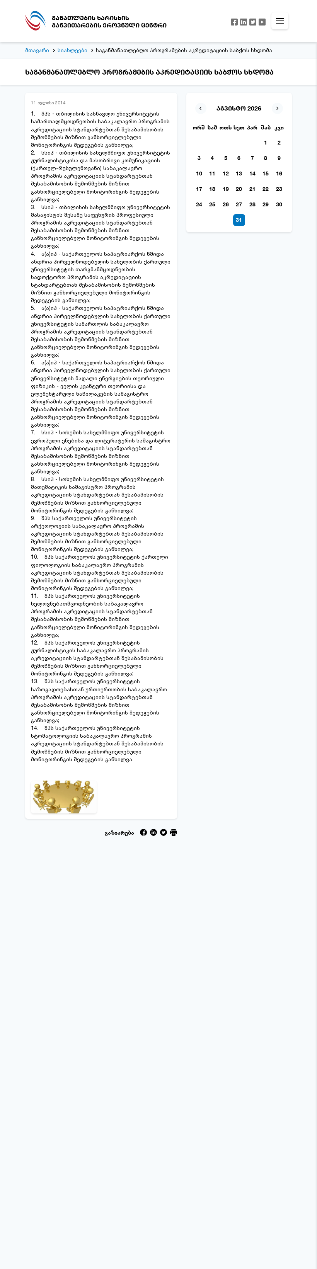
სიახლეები (72, 50)
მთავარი (37, 50)
